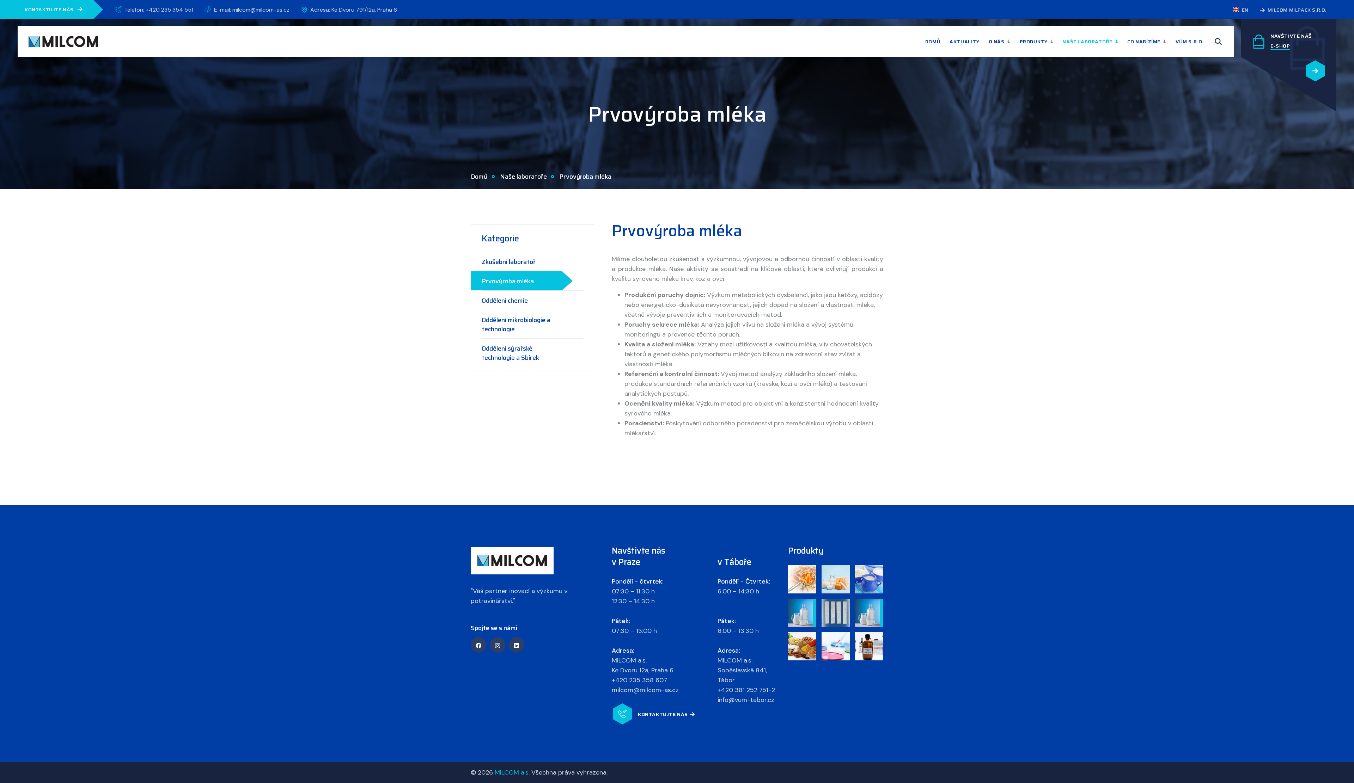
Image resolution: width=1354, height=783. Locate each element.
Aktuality (964, 41)
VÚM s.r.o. (1190, 41)
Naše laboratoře (1087, 41)
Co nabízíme (1143, 41)
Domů (932, 41)
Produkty (1034, 41)
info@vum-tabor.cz (746, 700)
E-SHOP (1280, 46)
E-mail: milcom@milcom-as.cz (251, 9)
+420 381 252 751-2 (746, 690)
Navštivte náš (1291, 36)
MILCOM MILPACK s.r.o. (1297, 10)
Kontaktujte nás (49, 9)
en (1243, 10)
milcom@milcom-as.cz (645, 690)
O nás (997, 41)
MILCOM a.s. (512, 772)
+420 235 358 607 (639, 680)
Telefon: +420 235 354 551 (158, 9)
